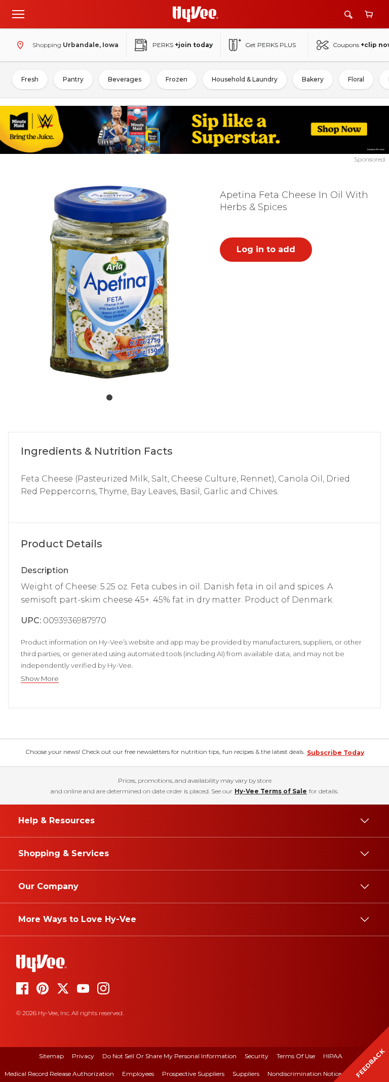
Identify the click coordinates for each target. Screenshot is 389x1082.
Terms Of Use (296, 1056)
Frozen (176, 79)
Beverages (124, 79)
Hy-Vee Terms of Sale (271, 791)
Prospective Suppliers (193, 1073)
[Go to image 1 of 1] (109, 397)
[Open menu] (18, 14)
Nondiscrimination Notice (304, 1073)
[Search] (348, 14)
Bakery (313, 79)
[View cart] (369, 14)
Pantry (73, 79)
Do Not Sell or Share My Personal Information (169, 1056)
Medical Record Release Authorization (59, 1073)
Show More (40, 679)
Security (256, 1056)
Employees (138, 1073)
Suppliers (245, 1073)
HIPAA (332, 1056)
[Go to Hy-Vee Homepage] (195, 14)
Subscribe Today (335, 752)
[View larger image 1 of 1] (109, 282)
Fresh (29, 79)
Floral (356, 79)
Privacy (83, 1056)
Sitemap (51, 1056)
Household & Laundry (245, 79)
